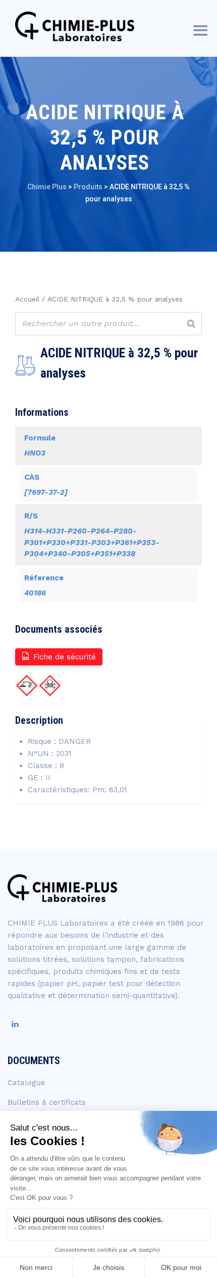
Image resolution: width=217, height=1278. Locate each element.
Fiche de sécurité (64, 656)
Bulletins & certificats (47, 1102)
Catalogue (26, 1082)
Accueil (27, 299)
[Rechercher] (191, 324)
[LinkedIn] (15, 1024)
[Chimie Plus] (75, 26)
